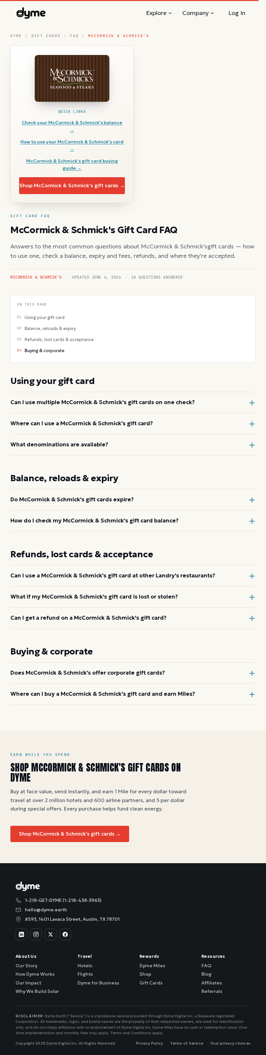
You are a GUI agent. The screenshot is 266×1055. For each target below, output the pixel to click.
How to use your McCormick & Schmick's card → (72, 145)
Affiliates (211, 983)
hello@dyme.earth (46, 910)
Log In (236, 13)
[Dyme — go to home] (31, 13)
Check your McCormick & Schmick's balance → (72, 126)
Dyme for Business (98, 983)
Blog (206, 974)
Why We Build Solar (37, 991)
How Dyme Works (35, 974)
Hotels (85, 966)
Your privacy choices (230, 1043)
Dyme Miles (152, 966)
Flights (85, 974)
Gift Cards (46, 35)
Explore (156, 13)
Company (195, 13)
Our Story (26, 966)
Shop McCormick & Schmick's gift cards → (72, 185)
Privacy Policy (149, 1043)
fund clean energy (139, 808)
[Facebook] (65, 934)
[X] (50, 934)
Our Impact (28, 983)
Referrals (211, 991)
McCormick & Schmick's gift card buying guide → (72, 164)
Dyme (16, 35)
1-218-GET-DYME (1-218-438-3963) (63, 900)
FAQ (74, 35)
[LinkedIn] (21, 934)
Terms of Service (186, 1043)
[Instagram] (36, 934)
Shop (145, 974)
